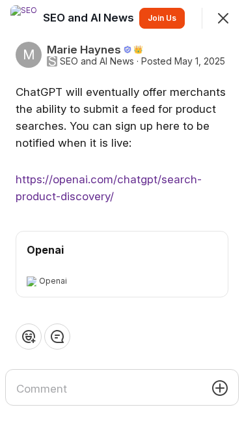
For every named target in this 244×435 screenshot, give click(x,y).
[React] (28, 336)
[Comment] (57, 336)
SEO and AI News (97, 61)
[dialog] (122, 217)
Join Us (162, 18)
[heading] (90, 17)
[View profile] (23, 18)
